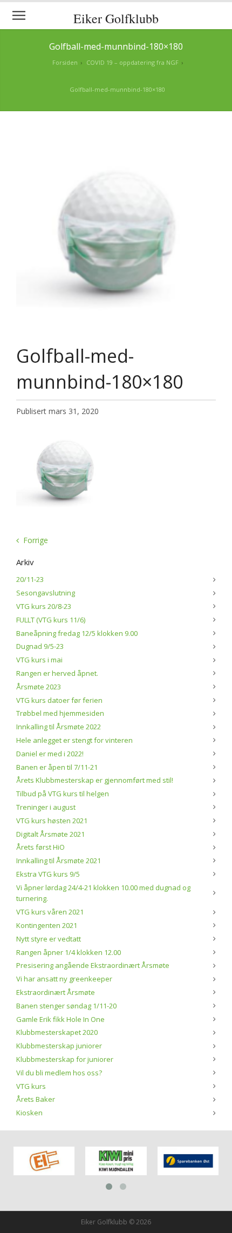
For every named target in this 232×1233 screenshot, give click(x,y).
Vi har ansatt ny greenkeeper (64, 979)
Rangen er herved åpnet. (57, 673)
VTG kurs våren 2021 (50, 912)
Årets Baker (35, 1099)
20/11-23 (30, 579)
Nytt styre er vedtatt (48, 939)
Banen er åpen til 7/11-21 (57, 767)
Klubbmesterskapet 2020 (57, 1032)
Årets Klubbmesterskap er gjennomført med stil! (94, 780)
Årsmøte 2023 (38, 687)
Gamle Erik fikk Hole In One (60, 1019)
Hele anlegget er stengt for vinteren (74, 740)
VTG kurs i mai (39, 660)
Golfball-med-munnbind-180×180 (117, 89)
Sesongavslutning (45, 593)
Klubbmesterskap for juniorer (64, 1059)
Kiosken (29, 1112)
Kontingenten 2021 (46, 925)
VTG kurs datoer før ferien (59, 700)
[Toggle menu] (18, 15)
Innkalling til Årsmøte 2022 (58, 726)
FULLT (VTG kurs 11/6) (50, 620)
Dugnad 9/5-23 (40, 646)
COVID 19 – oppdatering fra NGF (132, 62)
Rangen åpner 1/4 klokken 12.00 (68, 952)
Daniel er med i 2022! (50, 753)
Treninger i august (46, 807)
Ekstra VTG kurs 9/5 (48, 874)
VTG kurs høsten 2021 (51, 820)
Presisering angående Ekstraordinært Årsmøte (92, 965)
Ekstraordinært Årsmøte (55, 992)
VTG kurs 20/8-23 (43, 606)
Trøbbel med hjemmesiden (60, 713)
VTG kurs (31, 1086)
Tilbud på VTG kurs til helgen (62, 793)
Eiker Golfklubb (116, 18)
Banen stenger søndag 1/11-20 (66, 1006)
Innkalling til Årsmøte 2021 (58, 860)
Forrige (35, 540)
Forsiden (65, 62)
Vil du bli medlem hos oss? (59, 1073)
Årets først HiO (40, 847)
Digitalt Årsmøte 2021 (50, 834)
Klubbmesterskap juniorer (59, 1046)
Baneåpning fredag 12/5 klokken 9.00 (77, 633)
